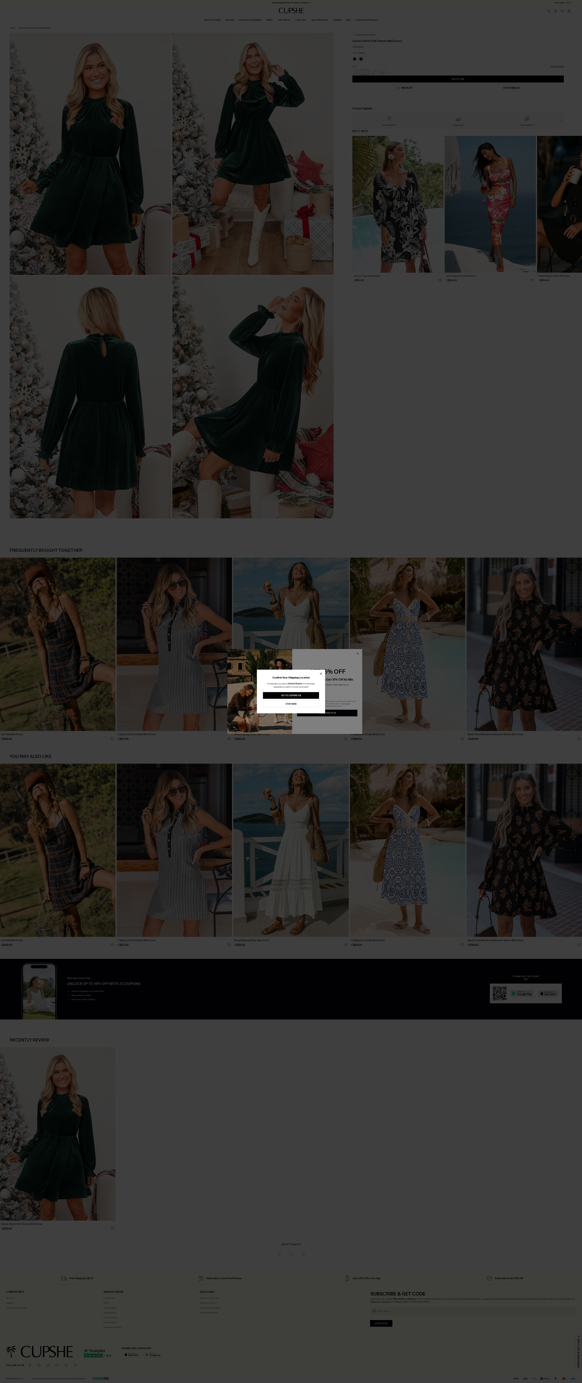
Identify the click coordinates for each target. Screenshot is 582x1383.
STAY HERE (291, 704)
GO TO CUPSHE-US (291, 695)
